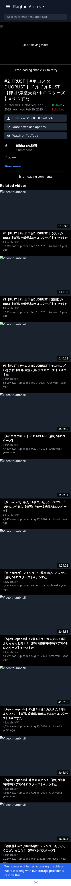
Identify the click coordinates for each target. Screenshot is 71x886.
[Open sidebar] (8, 6)
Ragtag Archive (28, 6)
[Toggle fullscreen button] (62, 61)
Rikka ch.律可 (11, 242)
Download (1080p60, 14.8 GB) (32, 118)
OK (35, 882)
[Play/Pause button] (8, 61)
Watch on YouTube (25, 136)
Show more (12, 166)
